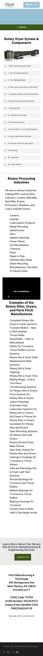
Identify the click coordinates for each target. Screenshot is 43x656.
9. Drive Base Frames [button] (16, 122)
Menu (23, 27)
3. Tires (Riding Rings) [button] (16, 80)
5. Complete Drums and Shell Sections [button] (23, 94)
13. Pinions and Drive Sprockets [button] (20, 143)
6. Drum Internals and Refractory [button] (21, 101)
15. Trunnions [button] (13, 157)
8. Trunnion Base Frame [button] (17, 115)
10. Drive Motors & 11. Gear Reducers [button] (23, 129)
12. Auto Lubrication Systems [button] (19, 136)
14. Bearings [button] (13, 150)
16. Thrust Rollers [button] (15, 164)
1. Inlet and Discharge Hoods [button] (19, 66)
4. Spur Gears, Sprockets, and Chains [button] (23, 87)
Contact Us (23, 557)
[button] (31, 4)
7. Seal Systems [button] (14, 108)
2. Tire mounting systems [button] (18, 73)
